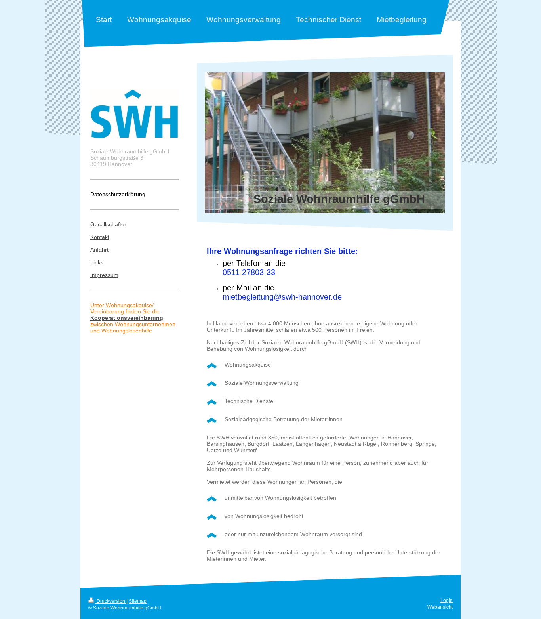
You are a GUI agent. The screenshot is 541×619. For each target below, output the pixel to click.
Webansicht (440, 607)
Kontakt (99, 237)
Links (96, 262)
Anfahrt (99, 249)
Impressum (104, 275)
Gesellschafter (108, 224)
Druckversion (110, 601)
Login (446, 600)
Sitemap (138, 601)
